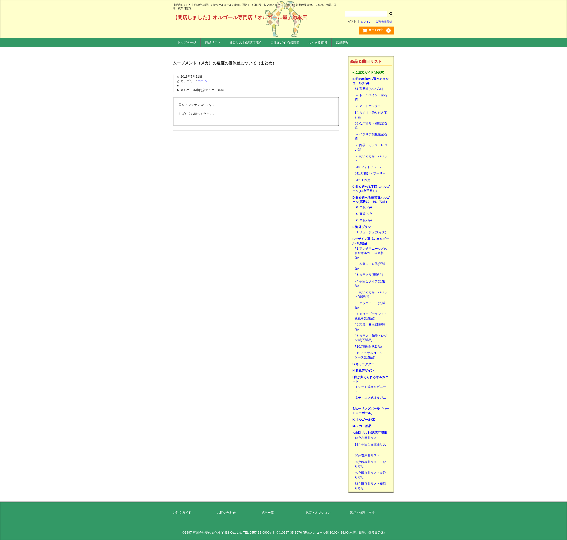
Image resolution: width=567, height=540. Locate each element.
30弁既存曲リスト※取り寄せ (370, 464)
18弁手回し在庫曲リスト (370, 447)
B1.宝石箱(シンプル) (369, 88)
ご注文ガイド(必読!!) (284, 42)
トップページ (186, 42)
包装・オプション (318, 512)
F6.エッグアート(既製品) (370, 305)
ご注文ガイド (182, 512)
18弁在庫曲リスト (367, 438)
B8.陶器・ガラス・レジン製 (371, 147)
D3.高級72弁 (363, 220)
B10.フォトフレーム (369, 167)
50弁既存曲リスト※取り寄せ (370, 475)
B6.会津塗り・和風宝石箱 (371, 126)
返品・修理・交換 (362, 512)
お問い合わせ (226, 512)
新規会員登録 (384, 21)
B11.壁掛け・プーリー (370, 173)
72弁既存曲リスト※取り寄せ (370, 486)
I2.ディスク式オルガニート (370, 400)
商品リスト (213, 42)
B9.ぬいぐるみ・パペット (371, 158)
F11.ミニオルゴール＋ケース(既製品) (370, 355)
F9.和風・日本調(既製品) (370, 327)
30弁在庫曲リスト (367, 455)
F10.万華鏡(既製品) (368, 346)
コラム (202, 81)
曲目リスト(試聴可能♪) (245, 42)
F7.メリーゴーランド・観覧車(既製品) (371, 316)
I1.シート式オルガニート (370, 389)
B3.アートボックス (368, 106)
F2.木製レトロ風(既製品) (370, 266)
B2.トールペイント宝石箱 (371, 97)
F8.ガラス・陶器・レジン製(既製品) (371, 338)
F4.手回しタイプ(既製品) (370, 283)
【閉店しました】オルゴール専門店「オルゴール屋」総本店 (240, 17)
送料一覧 (267, 512)
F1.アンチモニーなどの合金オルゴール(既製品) (371, 253)
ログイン (366, 21)
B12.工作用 (362, 180)
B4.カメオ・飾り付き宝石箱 (371, 115)
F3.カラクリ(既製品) (369, 274)
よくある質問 (317, 42)
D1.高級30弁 (363, 207)
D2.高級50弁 (363, 214)
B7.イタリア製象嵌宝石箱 (371, 136)
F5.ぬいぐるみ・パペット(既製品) (371, 294)
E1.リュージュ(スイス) (370, 232)
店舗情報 (342, 42)
